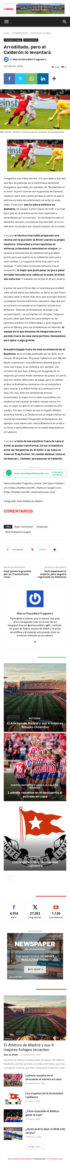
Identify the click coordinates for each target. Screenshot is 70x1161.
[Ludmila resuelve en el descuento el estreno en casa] (35, 767)
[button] (6, 22)
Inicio (6, 33)
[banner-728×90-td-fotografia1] (35, 473)
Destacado (42, 526)
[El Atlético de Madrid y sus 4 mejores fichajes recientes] (35, 697)
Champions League (40, 33)
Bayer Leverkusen (24, 526)
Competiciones (20, 33)
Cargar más (34, 1146)
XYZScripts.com (55, 1158)
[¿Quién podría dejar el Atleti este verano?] (13, 1133)
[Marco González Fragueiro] (7, 59)
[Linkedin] (43, 78)
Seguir (35, 905)
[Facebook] (9, 78)
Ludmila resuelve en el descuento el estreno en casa (35, 794)
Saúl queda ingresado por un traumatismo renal (17, 574)
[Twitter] (20, 78)
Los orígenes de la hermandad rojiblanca (35, 864)
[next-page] (12, 877)
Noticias (34, 718)
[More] (54, 78)
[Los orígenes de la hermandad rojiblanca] (35, 836)
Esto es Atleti (11, 1054)
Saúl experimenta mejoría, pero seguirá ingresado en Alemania (52, 574)
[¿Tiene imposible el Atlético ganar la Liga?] (13, 1115)
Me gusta (14, 905)
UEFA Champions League (18, 531)
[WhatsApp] (31, 78)
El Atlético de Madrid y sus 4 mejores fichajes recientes (35, 725)
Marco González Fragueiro (29, 59)
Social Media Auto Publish (20, 1158)
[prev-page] (6, 877)
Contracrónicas (30, 40)
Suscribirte (56, 905)
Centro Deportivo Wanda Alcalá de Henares (34, 786)
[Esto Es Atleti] (35, 8)
